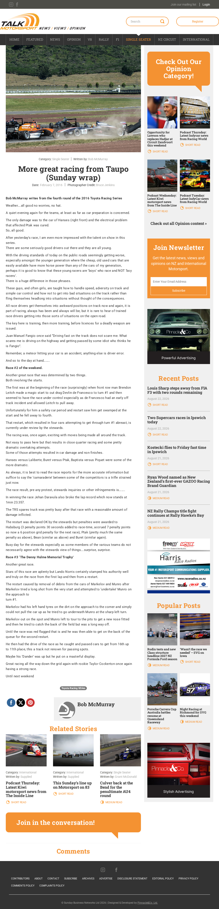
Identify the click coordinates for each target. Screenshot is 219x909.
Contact (53, 878)
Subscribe (70, 878)
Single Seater (138, 39)
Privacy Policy (188, 878)
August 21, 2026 (158, 458)
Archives (88, 878)
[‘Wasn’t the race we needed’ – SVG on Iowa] (195, 629)
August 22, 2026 (158, 398)
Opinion (74, 39)
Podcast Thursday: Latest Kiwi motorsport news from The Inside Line (26, 789)
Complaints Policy (51, 885)
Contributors (20, 878)
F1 (117, 39)
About (38, 878)
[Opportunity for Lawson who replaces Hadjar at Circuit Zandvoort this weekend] (162, 112)
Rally (104, 39)
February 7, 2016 (51, 185)
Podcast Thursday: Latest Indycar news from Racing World (194, 135)
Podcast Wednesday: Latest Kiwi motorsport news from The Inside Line (162, 200)
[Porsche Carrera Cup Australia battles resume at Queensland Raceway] (162, 689)
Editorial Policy (163, 878)
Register (197, 21)
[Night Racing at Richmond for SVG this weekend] (195, 689)
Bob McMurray (98, 159)
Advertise (105, 878)
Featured (34, 39)
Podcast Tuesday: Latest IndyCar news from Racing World (194, 198)
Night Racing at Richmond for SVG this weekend (193, 712)
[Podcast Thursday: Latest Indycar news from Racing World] (195, 112)
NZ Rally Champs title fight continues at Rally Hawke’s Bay (175, 513)
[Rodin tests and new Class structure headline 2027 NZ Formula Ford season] (162, 629)
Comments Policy (22, 885)
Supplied (26, 776)
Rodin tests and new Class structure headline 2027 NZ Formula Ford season (162, 654)
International (196, 39)
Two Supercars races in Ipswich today (176, 419)
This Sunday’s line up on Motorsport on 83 (72, 785)
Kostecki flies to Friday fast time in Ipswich (176, 449)
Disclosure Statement (132, 878)
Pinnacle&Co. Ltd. (148, 902)
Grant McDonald (126, 776)
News (55, 39)
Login (206, 4)
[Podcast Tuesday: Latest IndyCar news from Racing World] (195, 175)
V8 (90, 39)
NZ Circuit (167, 39)
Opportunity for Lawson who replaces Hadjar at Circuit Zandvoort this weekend (160, 139)
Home (14, 39)
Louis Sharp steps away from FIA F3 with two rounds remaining (177, 390)
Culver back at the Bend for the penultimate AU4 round (116, 789)
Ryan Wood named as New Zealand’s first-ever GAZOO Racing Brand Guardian (178, 481)
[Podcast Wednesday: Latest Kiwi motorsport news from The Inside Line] (162, 175)
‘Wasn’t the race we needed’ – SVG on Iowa (193, 652)
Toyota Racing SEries (73, 688)
